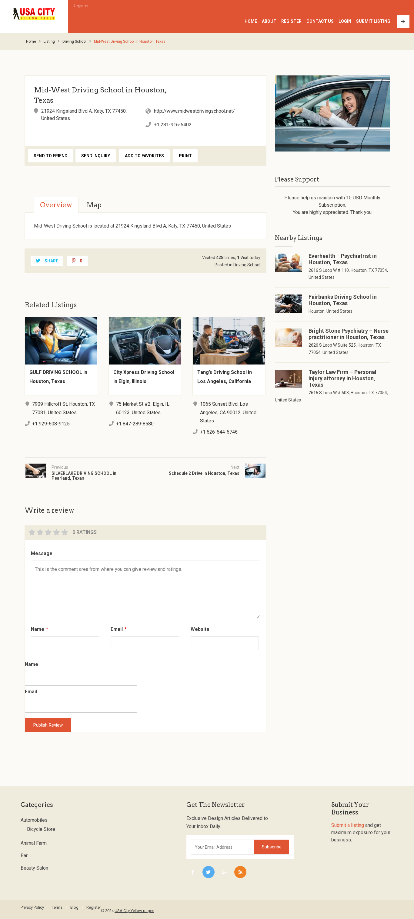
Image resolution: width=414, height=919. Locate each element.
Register (81, 5)
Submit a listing (347, 825)
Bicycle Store (41, 829)
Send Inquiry (95, 155)
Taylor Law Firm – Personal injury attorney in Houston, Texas (342, 378)
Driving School (74, 41)
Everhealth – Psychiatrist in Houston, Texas (343, 259)
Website (200, 629)
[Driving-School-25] (332, 113)
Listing (49, 41)
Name (39, 629)
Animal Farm (34, 843)
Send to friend (51, 155)
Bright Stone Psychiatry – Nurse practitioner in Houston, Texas (349, 334)
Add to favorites (144, 155)
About (269, 21)
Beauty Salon (34, 868)
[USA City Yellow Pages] (34, 14)
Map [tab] (94, 205)
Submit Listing (373, 21)
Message (41, 553)
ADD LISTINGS (403, 21)
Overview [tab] (56, 205)
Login (345, 21)
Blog (74, 907)
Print (185, 155)
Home (251, 21)
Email (119, 629)
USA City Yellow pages (134, 910)
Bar (24, 855)
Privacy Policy (32, 907)
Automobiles (34, 820)
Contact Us (320, 21)
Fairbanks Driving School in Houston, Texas (343, 300)
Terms (57, 907)
